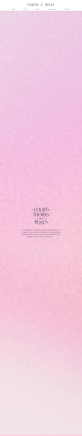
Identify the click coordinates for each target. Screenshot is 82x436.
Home (13, 9)
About (38, 9)
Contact (67, 9)
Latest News (52, 9)
